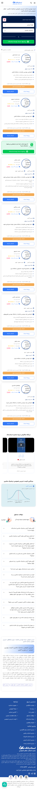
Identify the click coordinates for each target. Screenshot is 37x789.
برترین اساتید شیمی (28, 740)
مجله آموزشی (12, 709)
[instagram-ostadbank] (29, 773)
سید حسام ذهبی (16, 55)
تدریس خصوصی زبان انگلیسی (13, 756)
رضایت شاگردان (30, 705)
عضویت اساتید (12, 705)
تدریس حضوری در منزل (27, 488)
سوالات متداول (30, 716)
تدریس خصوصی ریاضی (24, 756)
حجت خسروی (17, 251)
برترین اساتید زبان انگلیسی (27, 730)
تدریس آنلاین (29, 486)
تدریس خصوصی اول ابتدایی (25, 758)
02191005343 (23, 767)
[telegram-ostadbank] (32, 773)
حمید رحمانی (17, 160)
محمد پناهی (17, 341)
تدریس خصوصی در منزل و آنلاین (23, 755)
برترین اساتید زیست (28, 743)
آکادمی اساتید (12, 712)
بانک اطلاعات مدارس (11, 716)
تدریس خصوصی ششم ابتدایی (13, 758)
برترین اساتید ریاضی (28, 733)
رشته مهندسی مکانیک (21, 639)
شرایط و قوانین (30, 722)
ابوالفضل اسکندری (16, 385)
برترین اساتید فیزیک (28, 736)
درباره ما (32, 709)
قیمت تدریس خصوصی (10, 719)
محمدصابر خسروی (15, 99)
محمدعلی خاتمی (16, 297)
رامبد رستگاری (17, 207)
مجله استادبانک (30, 719)
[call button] (4, 784)
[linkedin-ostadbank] (35, 773)
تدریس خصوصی (30, 639)
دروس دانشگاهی (10, 639)
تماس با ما (31, 712)
